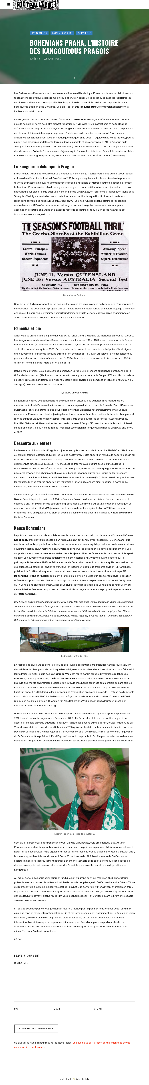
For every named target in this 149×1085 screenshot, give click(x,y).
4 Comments (48, 58)
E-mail (57, 1008)
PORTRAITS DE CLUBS (62, 33)
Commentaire (21, 962)
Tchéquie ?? (84, 33)
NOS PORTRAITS (39, 33)
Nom (16, 1008)
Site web (98, 1008)
